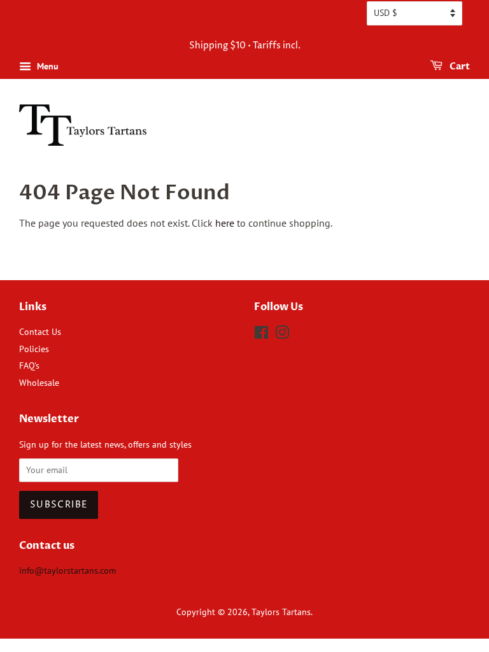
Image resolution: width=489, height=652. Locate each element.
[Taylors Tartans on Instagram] (282, 335)
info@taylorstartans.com (67, 570)
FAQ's (29, 365)
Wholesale (39, 382)
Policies (34, 349)
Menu (46, 66)
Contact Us (40, 331)
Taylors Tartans (281, 612)
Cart (459, 66)
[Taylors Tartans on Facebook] (261, 335)
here (224, 222)
